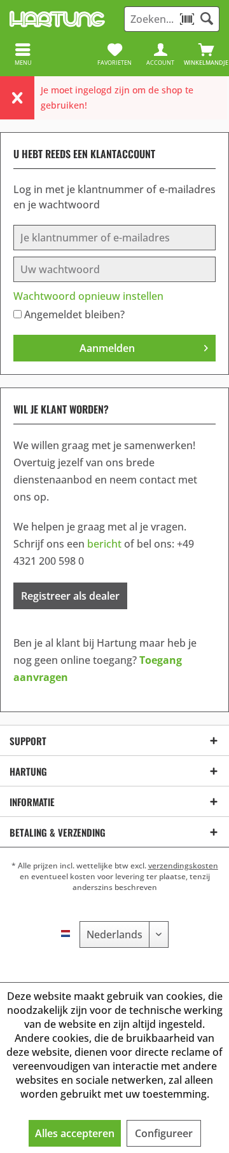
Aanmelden (107, 348)
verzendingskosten (183, 865)
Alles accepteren (74, 1133)
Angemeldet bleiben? (74, 314)
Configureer (164, 1133)
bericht (104, 544)
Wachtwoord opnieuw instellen (88, 296)
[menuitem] (206, 54)
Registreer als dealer (70, 596)
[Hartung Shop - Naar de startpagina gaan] (57, 19)
